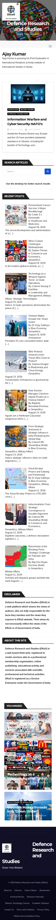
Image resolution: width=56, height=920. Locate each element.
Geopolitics (13, 109)
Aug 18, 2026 (16, 816)
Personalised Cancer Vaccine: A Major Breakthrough (24, 727)
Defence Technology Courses (17, 903)
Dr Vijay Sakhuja (36, 816)
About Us (8, 890)
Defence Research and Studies (28, 26)
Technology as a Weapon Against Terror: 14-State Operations (27, 778)
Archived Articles (17, 897)
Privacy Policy (43, 910)
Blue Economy (38, 328)
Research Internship (35, 897)
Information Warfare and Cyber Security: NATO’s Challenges (27, 123)
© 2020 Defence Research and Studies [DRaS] (28, 882)
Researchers (44, 890)
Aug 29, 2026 (16, 731)
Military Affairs (27, 109)
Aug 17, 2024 (16, 130)
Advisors (18, 890)
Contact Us (9, 910)
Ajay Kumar (34, 130)
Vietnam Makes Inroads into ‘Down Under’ (27, 809)
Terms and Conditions (26, 910)
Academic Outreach (40, 903)
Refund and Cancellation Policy (27, 916)
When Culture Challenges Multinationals (19, 760)
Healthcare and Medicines (19, 718)
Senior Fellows (31, 890)
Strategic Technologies (18, 114)
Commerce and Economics (18, 751)
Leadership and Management (20, 765)
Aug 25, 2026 (16, 783)
